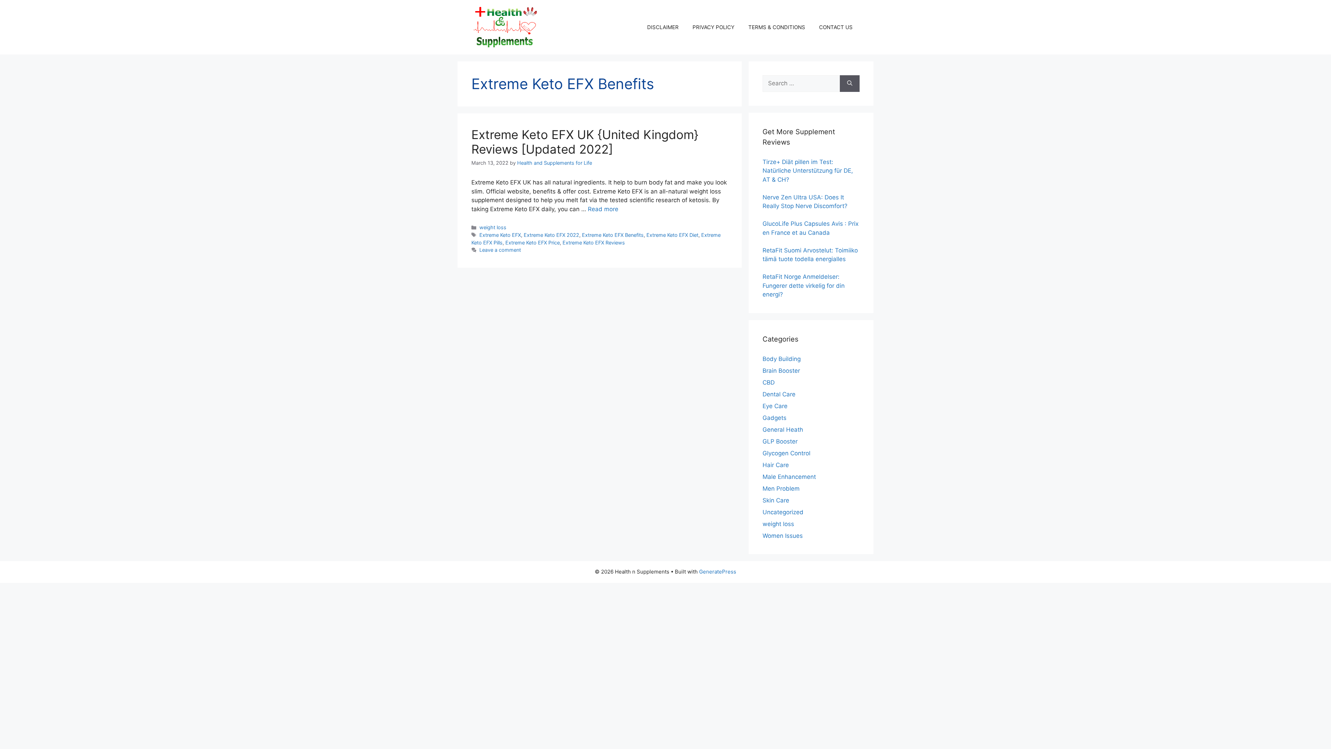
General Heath (783, 429)
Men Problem (781, 488)
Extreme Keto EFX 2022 (551, 235)
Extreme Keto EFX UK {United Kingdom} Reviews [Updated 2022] (584, 141)
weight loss (492, 227)
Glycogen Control (786, 453)
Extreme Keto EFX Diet (672, 235)
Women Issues (783, 535)
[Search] (850, 83)
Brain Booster (781, 370)
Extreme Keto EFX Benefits (613, 235)
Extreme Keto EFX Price (532, 243)
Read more (603, 209)
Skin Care (776, 500)
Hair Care (776, 465)
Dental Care (779, 394)
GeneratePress (717, 571)
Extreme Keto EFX (500, 235)
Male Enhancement (789, 476)
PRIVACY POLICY (713, 27)
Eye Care (775, 406)
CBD (769, 382)
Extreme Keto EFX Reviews (594, 243)
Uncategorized (783, 512)
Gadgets (774, 417)
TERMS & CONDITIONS (776, 27)
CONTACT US (836, 27)
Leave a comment (500, 250)
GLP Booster (780, 441)
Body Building (782, 358)
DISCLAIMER (663, 27)
